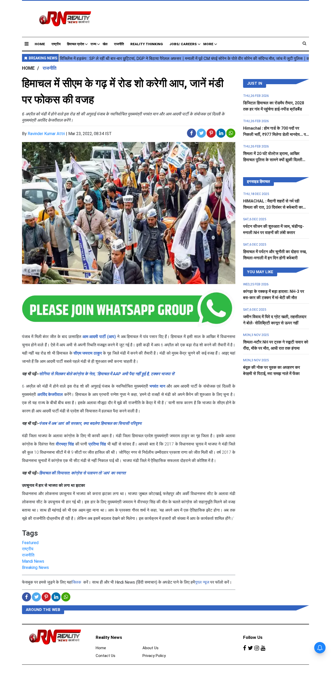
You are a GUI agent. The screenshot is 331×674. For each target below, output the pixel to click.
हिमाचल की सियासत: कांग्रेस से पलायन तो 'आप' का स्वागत (82, 473)
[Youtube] (263, 648)
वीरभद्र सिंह (65, 444)
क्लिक (76, 582)
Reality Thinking (146, 44)
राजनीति (119, 44)
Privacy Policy (154, 655)
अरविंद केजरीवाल (50, 394)
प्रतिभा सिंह (97, 444)
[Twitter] (250, 648)
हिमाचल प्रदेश (75, 44)
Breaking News (35, 567)
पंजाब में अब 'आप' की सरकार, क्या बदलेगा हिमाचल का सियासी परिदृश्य (90, 423)
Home (40, 44)
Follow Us (252, 637)
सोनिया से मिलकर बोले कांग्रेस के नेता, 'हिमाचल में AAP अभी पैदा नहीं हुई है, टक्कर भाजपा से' (107, 373)
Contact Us (105, 655)
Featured (30, 542)
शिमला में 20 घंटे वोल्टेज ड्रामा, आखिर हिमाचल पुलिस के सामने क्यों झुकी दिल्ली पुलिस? (272, 159)
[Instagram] (256, 648)
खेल (105, 44)
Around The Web (43, 609)
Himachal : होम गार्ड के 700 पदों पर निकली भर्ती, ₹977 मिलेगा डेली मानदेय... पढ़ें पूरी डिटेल (275, 134)
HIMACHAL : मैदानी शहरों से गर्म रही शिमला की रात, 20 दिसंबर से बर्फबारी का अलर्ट (273, 207)
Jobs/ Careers (183, 44)
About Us (150, 648)
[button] (26, 43)
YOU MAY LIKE (260, 272)
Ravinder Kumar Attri (46, 133)
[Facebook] (244, 648)
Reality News (109, 637)
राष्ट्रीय (56, 44)
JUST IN (254, 83)
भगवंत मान (157, 386)
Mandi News (33, 561)
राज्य (93, 44)
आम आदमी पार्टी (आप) (99, 336)
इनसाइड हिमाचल (258, 181)
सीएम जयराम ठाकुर (87, 353)
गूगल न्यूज (202, 582)
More (208, 44)
